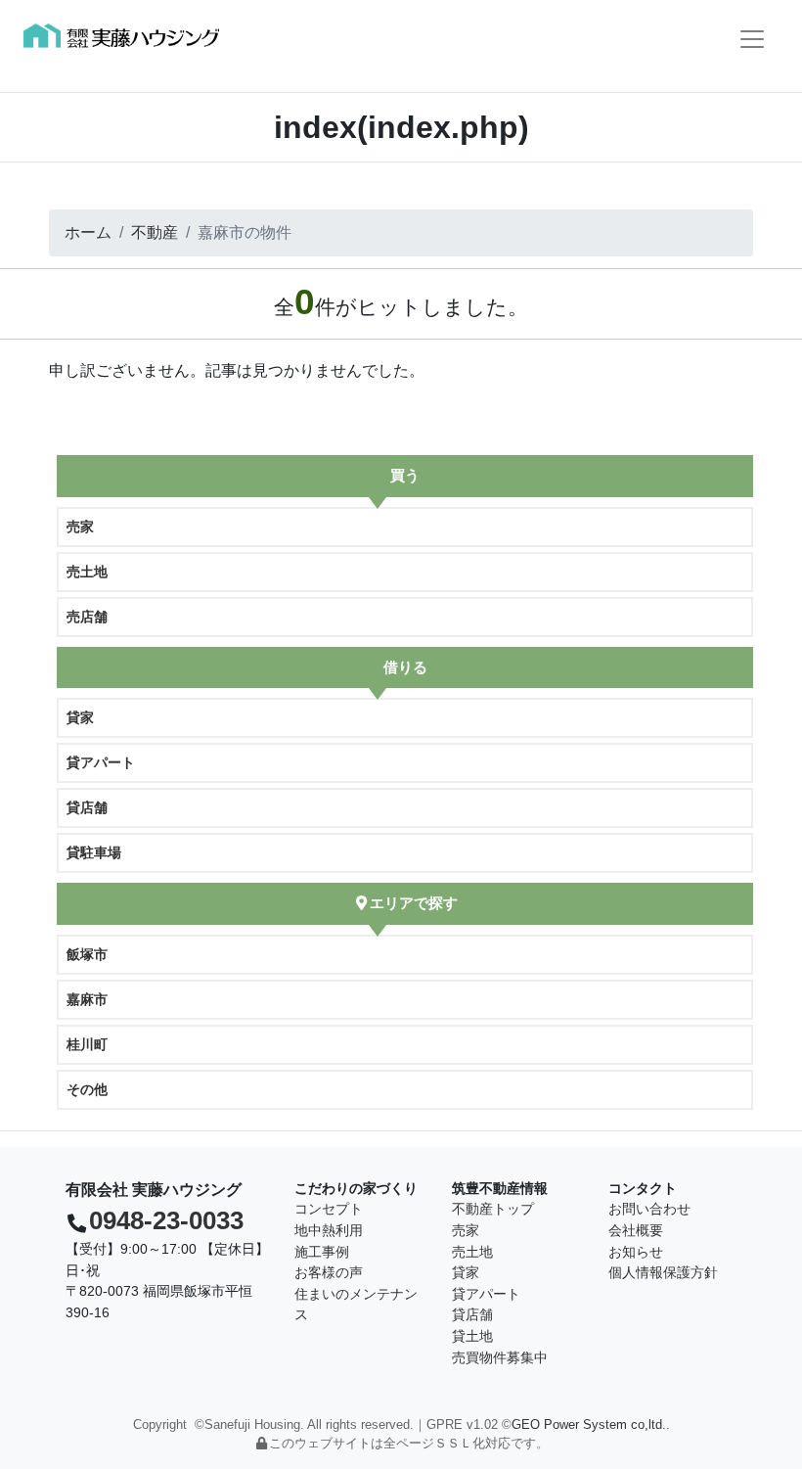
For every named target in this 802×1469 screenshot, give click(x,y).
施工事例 (321, 1252)
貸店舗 (87, 807)
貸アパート (101, 762)
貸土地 (472, 1336)
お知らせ (635, 1252)
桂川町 (87, 1044)
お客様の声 (328, 1272)
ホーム (88, 232)
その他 (87, 1089)
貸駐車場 (94, 852)
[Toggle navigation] (752, 39)
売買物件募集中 (500, 1357)
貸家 (80, 717)
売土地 (87, 571)
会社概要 (635, 1230)
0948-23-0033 (166, 1220)
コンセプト (328, 1209)
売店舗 (87, 616)
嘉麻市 (87, 999)
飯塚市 (87, 954)
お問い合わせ (649, 1209)
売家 (80, 526)
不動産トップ (493, 1209)
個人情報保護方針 (663, 1272)
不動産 (154, 232)
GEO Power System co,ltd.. (591, 1424)
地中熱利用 (328, 1230)
